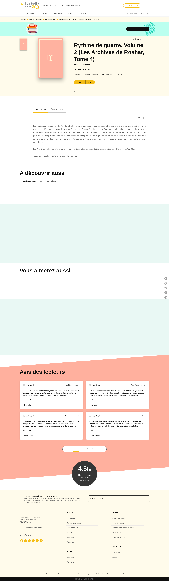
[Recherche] (146, 5)
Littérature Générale (35, 19)
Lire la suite (27, 400)
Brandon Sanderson (82, 64)
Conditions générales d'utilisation (91, 574)
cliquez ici (37, 502)
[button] (132, 5)
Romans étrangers (50, 19)
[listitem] (22, 541)
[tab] (22, 14)
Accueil (23, 19)
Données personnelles (67, 574)
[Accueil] (29, 5)
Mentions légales (49, 574)
